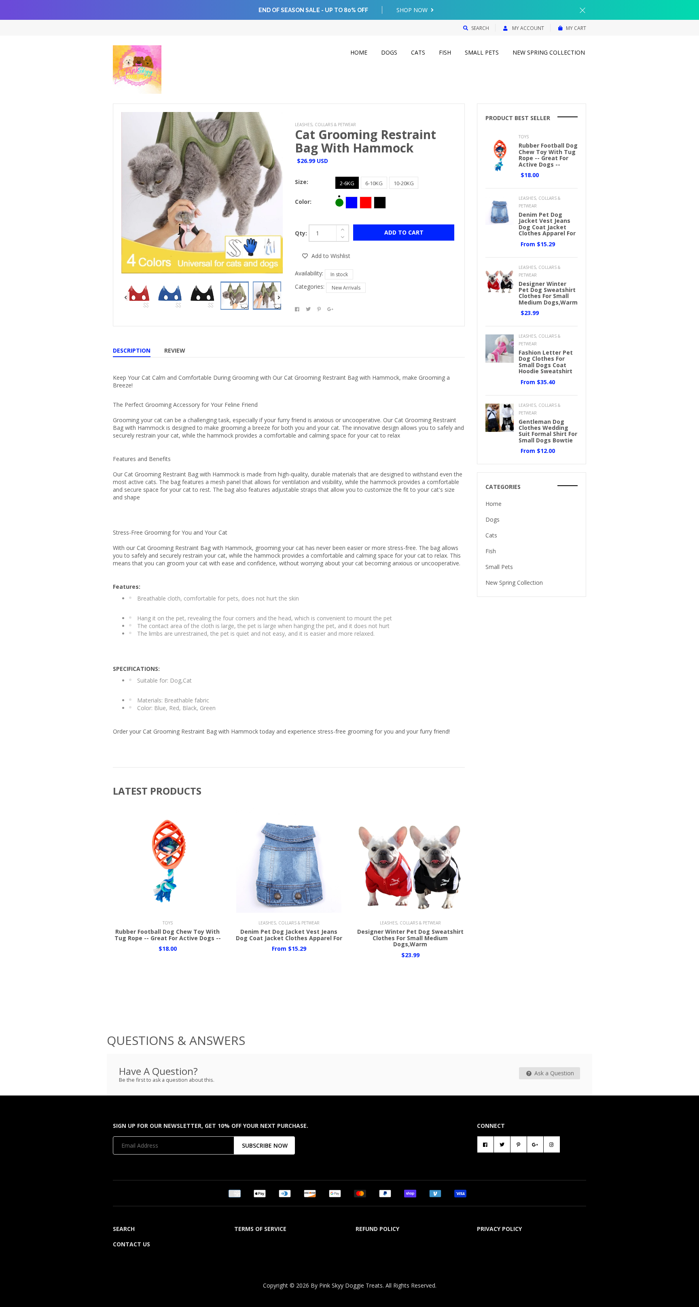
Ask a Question (553, 1073)
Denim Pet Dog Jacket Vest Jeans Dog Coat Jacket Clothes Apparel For (289, 934)
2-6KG (347, 183)
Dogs (389, 52)
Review (174, 350)
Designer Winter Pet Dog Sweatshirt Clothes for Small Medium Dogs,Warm (410, 938)
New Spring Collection (549, 52)
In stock (339, 274)
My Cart (576, 28)
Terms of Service (260, 1229)
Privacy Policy (499, 1229)
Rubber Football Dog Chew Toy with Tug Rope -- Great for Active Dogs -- (167, 934)
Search (480, 28)
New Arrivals (346, 287)
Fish (445, 52)
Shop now (412, 10)
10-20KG (404, 183)
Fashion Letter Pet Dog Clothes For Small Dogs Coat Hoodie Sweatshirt (546, 362)
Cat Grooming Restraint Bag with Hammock (365, 141)
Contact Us (131, 1244)
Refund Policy (377, 1229)
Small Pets (482, 52)
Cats (418, 52)
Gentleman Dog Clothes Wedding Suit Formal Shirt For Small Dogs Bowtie (548, 431)
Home (358, 52)
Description (131, 350)
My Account (527, 28)
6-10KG (374, 183)
